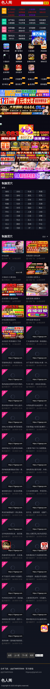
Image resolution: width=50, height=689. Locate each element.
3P (29, 228)
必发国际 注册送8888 (10, 298)
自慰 (29, 204)
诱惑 (7, 195)
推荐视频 (11, 28)
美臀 (7, 200)
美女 (18, 212)
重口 (40, 228)
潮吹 (7, 208)
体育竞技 (6, 79)
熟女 (40, 208)
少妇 (40, 212)
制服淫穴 (11, 31)
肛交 (40, 220)
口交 (29, 216)
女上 (7, 224)
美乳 (29, 195)
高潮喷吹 (42, 39)
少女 (7, 216)
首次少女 (32, 39)
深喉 (40, 216)
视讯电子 (18, 84)
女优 (18, 208)
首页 (10, 655)
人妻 (29, 212)
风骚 (40, 192)
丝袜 (29, 200)
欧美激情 (42, 20)
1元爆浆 (44, 79)
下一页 (24, 655)
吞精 (29, 224)
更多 (44, 237)
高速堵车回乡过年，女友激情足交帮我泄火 (18, 555)
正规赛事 (18, 79)
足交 (7, 220)
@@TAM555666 (7, 672)
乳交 (18, 220)
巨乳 (40, 195)
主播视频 (11, 23)
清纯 (18, 195)
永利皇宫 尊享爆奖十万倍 (11, 341)
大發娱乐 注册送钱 (9, 277)
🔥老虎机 (31, 84)
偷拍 (7, 192)
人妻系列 (32, 36)
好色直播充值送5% (9, 320)
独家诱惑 (22, 39)
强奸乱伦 (11, 36)
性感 (29, 192)
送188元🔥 (6, 84)
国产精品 (11, 20)
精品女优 (22, 36)
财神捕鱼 (43, 84)
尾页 (31, 655)
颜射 (18, 224)
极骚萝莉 (42, 36)
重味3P (42, 31)
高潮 (40, 204)
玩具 (18, 204)
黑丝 (40, 200)
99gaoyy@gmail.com (34, 672)
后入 (29, 220)
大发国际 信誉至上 (33, 277)
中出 (40, 224)
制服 (7, 204)
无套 (18, 228)
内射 (7, 228)
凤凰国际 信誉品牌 (33, 256)
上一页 (16, 655)
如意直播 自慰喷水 (33, 298)
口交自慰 (42, 28)
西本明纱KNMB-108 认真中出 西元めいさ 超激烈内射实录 (23, 405)
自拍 (18, 192)
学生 (7, 212)
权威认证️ (31, 79)
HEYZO (11, 39)
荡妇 (29, 208)
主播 (18, 216)
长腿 (18, 200)
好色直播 (5, 256)
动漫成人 (42, 23)
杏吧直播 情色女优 (33, 320)
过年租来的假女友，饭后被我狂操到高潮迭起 (19, 534)
